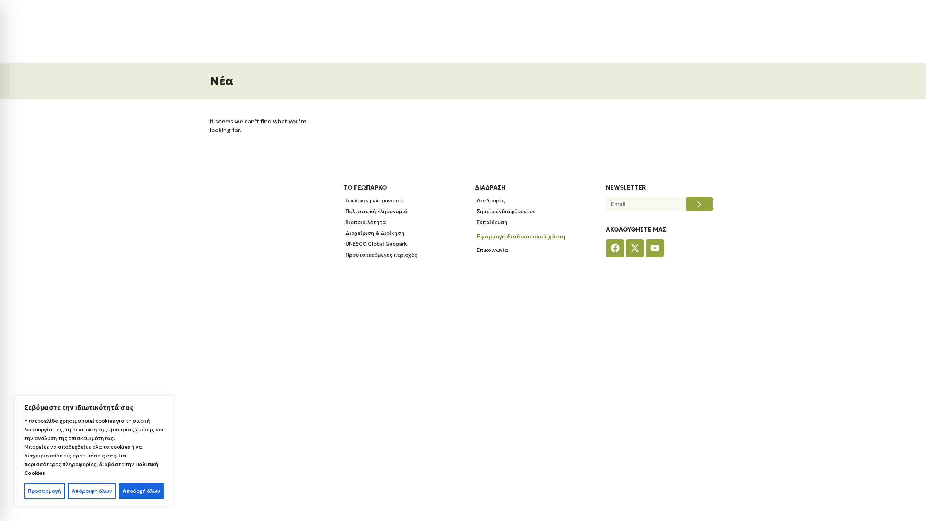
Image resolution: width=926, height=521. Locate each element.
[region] (94, 451)
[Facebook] (615, 248)
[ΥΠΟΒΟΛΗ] (699, 204)
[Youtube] (655, 248)
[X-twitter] (635, 248)
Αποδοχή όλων (141, 491)
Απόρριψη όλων (92, 491)
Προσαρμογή (44, 491)
